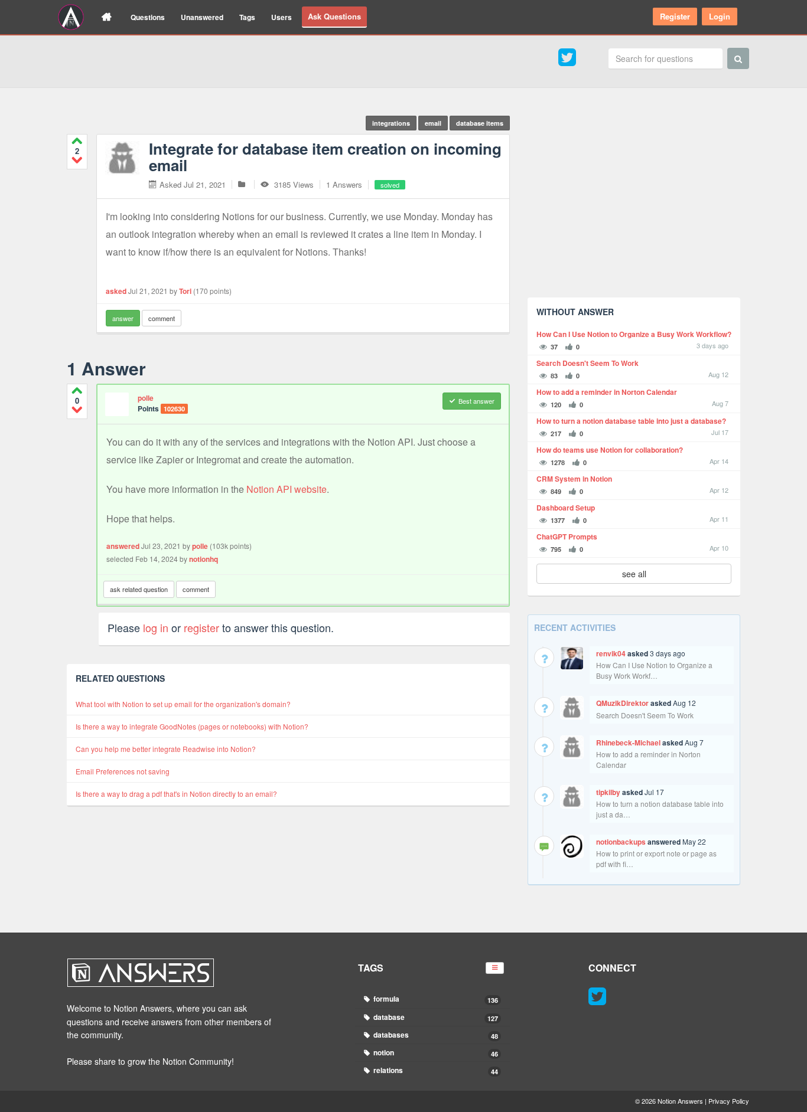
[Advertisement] (634, 206)
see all (634, 574)
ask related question (139, 589)
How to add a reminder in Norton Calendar (606, 392)
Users (281, 17)
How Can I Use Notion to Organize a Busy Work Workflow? (633, 334)
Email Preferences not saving (123, 771)
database (435, 1017)
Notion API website (286, 489)
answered (122, 546)
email (433, 123)
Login (719, 16)
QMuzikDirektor (622, 703)
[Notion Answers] (71, 17)
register (201, 627)
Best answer (476, 400)
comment (161, 318)
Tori (185, 291)
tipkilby (608, 792)
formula (435, 999)
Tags (247, 17)
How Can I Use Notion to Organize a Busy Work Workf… (654, 670)
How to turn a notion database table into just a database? (631, 421)
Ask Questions (334, 16)
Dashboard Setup (565, 508)
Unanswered (202, 17)
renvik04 (611, 653)
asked (116, 291)
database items (479, 123)
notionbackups (621, 841)
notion (435, 1052)
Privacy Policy (728, 1101)
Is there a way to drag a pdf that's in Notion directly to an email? (176, 794)
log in (155, 627)
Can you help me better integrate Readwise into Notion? (166, 749)
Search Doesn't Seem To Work (587, 363)
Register (675, 16)
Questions (148, 17)
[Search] (738, 58)
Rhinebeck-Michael (628, 742)
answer (123, 318)
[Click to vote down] (77, 159)
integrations (391, 123)
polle (146, 398)
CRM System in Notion (574, 479)
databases (435, 1035)
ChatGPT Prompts (566, 537)
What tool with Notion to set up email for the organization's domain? (183, 704)
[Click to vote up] (77, 141)
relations (435, 1070)
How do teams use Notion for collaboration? (609, 450)
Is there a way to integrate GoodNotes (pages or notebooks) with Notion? (192, 726)
